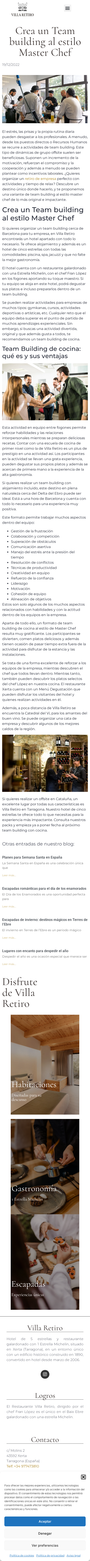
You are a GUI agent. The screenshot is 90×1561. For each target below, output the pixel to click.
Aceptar (45, 1521)
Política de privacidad (50, 1555)
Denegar (45, 1533)
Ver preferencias (45, 1545)
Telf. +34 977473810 (23, 1466)
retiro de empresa (40, 179)
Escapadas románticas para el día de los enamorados (44, 888)
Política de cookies (22, 1555)
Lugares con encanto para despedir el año (35, 951)
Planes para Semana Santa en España (32, 857)
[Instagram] (45, 1374)
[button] (83, 1477)
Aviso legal (74, 1555)
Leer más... (9, 875)
